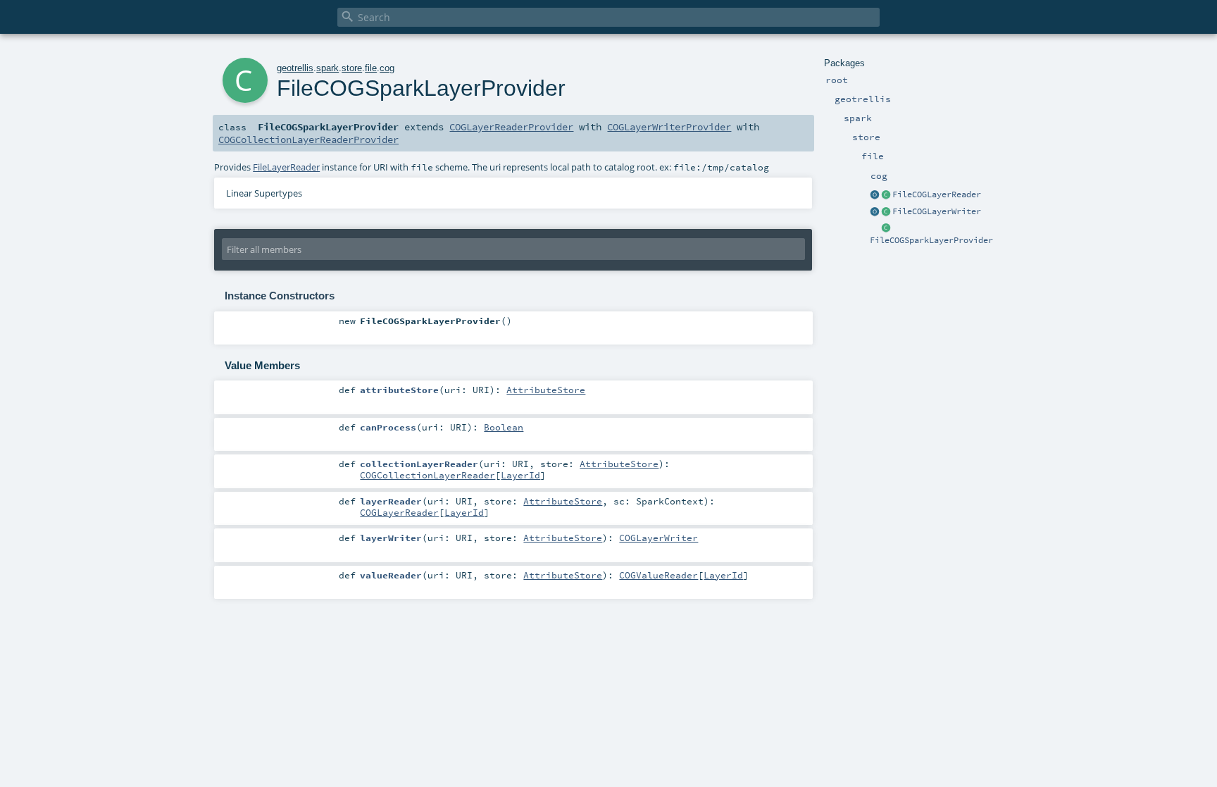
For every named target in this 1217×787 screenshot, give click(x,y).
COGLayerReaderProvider (511, 126)
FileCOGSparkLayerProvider (931, 240)
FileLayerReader (286, 167)
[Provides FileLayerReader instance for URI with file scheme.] (886, 229)
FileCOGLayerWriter (936, 211)
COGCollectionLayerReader (427, 475)
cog (387, 68)
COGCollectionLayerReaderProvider (308, 139)
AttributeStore (545, 389)
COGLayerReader (399, 512)
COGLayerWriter (658, 537)
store (352, 68)
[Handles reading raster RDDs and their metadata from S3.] (886, 195)
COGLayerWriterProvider (669, 126)
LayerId (520, 475)
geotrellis (295, 68)
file (371, 68)
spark (327, 68)
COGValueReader (658, 575)
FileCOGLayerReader (936, 194)
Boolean (503, 427)
